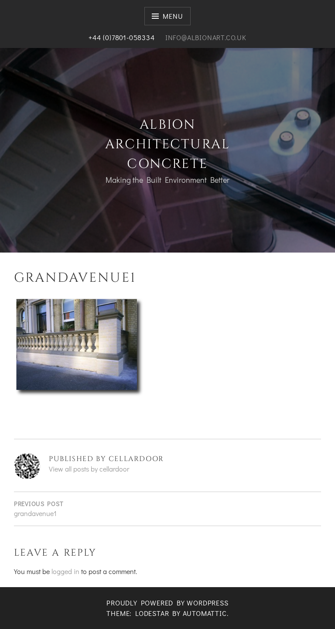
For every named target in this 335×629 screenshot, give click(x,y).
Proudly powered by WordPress (167, 602)
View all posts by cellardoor (89, 468)
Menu (173, 16)
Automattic (205, 613)
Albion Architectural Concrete (167, 144)
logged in (65, 571)
